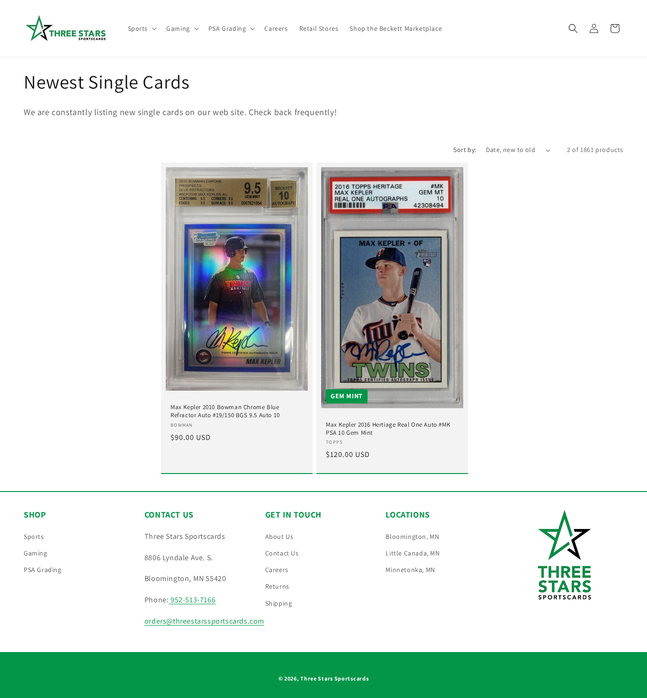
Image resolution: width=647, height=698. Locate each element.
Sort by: (464, 149)
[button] (141, 28)
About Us (279, 536)
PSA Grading (43, 569)
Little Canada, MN (413, 553)
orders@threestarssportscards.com (204, 621)
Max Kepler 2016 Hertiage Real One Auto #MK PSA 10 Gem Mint (388, 429)
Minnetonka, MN (410, 569)
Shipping (278, 603)
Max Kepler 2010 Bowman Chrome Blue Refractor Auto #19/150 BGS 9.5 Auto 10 (225, 411)
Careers (276, 569)
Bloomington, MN (412, 536)
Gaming (35, 553)
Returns (277, 586)
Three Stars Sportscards (334, 678)
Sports (34, 536)
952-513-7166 (192, 600)
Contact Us (282, 553)
